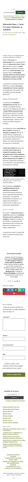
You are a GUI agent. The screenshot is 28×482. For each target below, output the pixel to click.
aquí (8, 236)
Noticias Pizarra (7, 420)
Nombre (5, 335)
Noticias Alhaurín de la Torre (11, 407)
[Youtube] (17, 281)
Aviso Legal (13, 460)
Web (4, 354)
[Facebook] (10, 281)
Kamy (14, 477)
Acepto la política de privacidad (15, 400)
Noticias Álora (7, 413)
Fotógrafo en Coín (13, 466)
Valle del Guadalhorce (9, 16)
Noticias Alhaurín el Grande (11, 409)
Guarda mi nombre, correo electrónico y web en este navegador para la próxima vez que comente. (13, 366)
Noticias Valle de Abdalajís (10, 422)
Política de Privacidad (13, 458)
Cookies (13, 456)
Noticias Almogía (8, 411)
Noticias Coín (7, 418)
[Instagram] (8, 281)
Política (17, 16)
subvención (20, 148)
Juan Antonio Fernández (11, 32)
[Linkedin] (15, 281)
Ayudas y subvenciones (9, 34)
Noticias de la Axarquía (13, 468)
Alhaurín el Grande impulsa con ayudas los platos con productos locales (12, 445)
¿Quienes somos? (13, 454)
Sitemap (13, 465)
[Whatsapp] (19, 281)
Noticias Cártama (8, 416)
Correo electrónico (8, 345)
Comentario (6, 317)
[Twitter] (13, 281)
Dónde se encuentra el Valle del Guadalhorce (13, 462)
